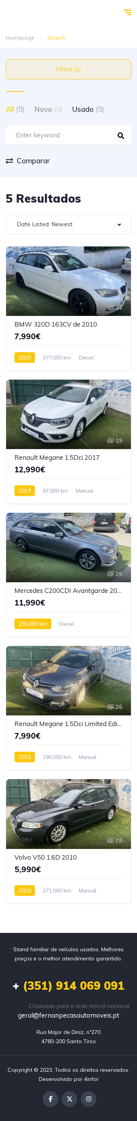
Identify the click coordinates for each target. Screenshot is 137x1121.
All (15, 109)
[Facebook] (50, 1099)
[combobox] (68, 224)
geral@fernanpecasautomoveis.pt (68, 1015)
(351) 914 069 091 (68, 985)
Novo (48, 109)
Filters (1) (68, 69)
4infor (91, 1079)
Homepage (20, 37)
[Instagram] (88, 1099)
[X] (69, 1099)
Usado (88, 109)
